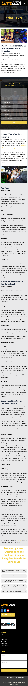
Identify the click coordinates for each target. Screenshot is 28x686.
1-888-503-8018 (9, 86)
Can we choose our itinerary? (10, 576)
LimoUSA (19, 540)
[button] (24, 3)
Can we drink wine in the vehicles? (12, 591)
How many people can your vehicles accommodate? (12, 581)
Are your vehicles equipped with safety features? (13, 586)
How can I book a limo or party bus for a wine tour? (13, 571)
